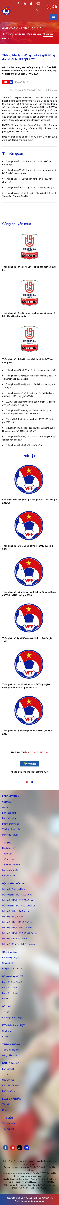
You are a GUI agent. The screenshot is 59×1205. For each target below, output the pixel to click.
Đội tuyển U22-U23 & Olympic (16, 911)
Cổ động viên (8, 1080)
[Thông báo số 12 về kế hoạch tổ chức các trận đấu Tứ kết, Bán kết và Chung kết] (29, 292)
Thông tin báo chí (10, 1050)
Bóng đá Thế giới (10, 993)
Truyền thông (11, 1044)
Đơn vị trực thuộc (10, 835)
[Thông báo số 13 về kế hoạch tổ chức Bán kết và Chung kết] (29, 246)
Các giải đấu (9, 952)
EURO (5, 998)
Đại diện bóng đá (10, 870)
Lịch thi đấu (20, 34)
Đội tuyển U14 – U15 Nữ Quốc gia (17, 922)
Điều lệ (5, 39)
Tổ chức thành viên (11, 829)
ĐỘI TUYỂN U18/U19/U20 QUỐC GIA (19, 905)
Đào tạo (7, 1006)
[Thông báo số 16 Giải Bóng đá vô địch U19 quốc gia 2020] (29, 525)
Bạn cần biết (8, 1069)
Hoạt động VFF (9, 848)
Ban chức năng (9, 818)
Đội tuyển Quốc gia (13, 883)
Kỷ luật (5, 1036)
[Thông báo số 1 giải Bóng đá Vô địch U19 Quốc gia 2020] (29, 710)
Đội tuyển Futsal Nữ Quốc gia (15, 938)
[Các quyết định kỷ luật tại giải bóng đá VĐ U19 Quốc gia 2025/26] (29, 479)
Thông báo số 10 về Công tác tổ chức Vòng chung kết (31, 187)
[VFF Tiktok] (31, 4)
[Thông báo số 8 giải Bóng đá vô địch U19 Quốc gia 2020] (29, 618)
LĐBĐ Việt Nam (11, 796)
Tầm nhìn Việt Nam (11, 864)
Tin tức (9, 34)
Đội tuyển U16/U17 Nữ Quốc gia (17, 927)
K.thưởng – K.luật (13, 1025)
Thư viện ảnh (8, 1129)
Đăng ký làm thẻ (9, 1055)
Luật (4, 1110)
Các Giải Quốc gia (10, 957)
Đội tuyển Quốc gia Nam (13, 889)
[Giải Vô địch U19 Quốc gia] (3, 34)
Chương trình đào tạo (12, 1017)
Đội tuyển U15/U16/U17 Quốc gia (17, 900)
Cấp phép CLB (9, 875)
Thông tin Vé (8, 859)
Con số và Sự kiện (10, 1085)
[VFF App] (38, 4)
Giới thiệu (6, 802)
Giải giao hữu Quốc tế (12, 968)
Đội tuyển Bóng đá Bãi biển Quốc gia (19, 944)
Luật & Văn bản (11, 1099)
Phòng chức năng (10, 824)
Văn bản (6, 1104)
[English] (54, 7)
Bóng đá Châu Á (10, 987)
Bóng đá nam (15, 90)
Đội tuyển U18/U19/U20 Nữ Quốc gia (19, 933)
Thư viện (7, 1117)
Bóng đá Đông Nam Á (12, 982)
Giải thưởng (7, 1031)
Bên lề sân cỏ (10, 1063)
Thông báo (48, 34)
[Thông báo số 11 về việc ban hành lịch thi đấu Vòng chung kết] (29, 338)
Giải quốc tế (7, 963)
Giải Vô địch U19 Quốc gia (35, 90)
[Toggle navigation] (53, 17)
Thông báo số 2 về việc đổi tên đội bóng (24, 445)
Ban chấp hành (9, 813)
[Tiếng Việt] (49, 7)
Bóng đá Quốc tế (12, 976)
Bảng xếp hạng (34, 34)
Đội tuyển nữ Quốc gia (12, 916)
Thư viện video (9, 1123)
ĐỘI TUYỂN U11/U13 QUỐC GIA (17, 894)
